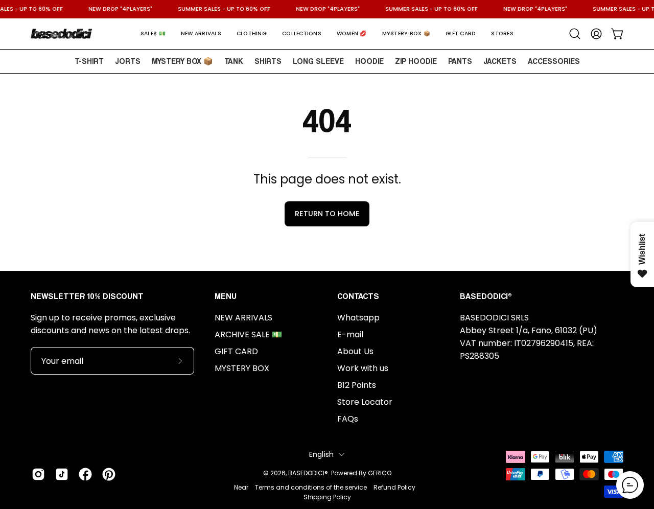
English (321, 454)
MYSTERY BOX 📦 (182, 60)
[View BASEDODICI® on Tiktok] (61, 474)
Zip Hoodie (416, 60)
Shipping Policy (327, 497)
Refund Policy (394, 487)
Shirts (268, 60)
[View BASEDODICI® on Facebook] (85, 474)
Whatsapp (358, 317)
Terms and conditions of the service (311, 487)
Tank (233, 60)
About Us (355, 351)
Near (241, 487)
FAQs (347, 419)
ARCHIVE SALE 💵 (248, 334)
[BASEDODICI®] (61, 34)
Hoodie (369, 60)
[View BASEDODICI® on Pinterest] (108, 474)
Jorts (128, 60)
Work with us (362, 368)
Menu (226, 296)
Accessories (554, 60)
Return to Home (327, 214)
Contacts (358, 296)
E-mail (350, 334)
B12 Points (356, 385)
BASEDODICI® (308, 473)
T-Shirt (89, 60)
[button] (153, 33)
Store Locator (364, 402)
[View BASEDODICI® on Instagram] (38, 474)
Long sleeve (318, 60)
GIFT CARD (236, 351)
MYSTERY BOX (242, 368)
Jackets (500, 60)
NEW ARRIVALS (243, 317)
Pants (460, 60)
